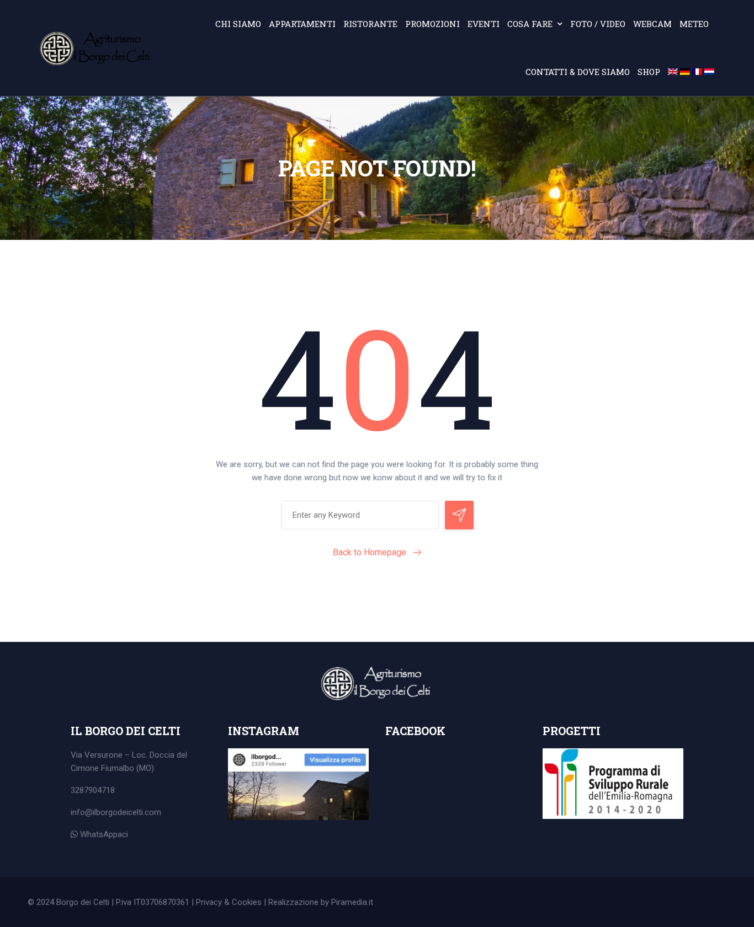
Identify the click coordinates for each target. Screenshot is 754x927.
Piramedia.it (352, 902)
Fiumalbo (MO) (127, 768)
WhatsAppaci (103, 834)
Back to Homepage (369, 552)
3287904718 (93, 790)
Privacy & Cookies (229, 902)
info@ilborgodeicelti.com (116, 812)
